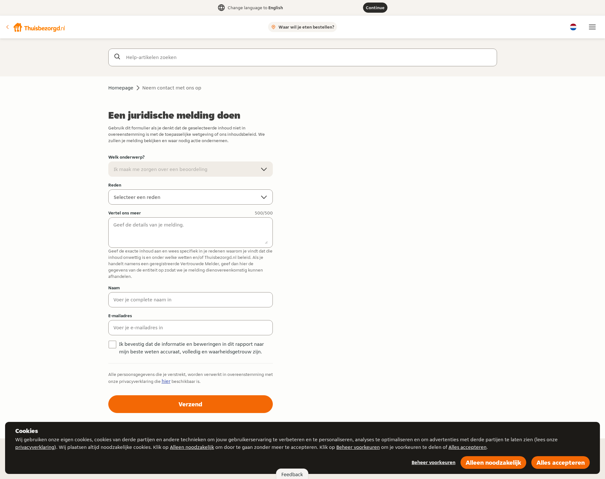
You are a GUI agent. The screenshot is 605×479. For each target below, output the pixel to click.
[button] (35, 27)
